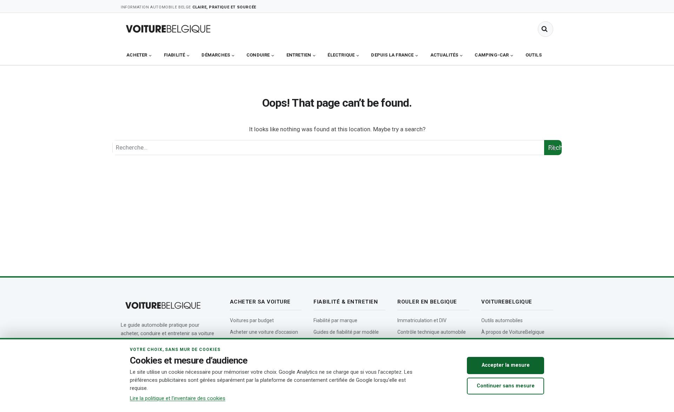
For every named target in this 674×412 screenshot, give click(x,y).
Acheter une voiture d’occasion (264, 332)
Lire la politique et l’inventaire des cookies (177, 398)
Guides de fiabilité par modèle (346, 332)
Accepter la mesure (506, 365)
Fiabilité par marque (335, 320)
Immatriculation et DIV (422, 320)
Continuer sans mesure (506, 386)
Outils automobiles (502, 320)
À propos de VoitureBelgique (512, 332)
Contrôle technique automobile (431, 332)
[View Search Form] (545, 29)
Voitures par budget (252, 320)
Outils (534, 55)
